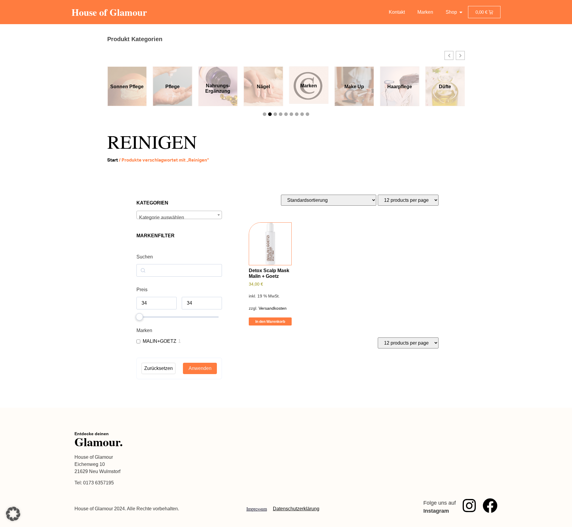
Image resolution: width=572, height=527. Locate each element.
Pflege (172, 86)
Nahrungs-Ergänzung (217, 88)
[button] (448, 55)
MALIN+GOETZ (159, 341)
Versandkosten (273, 308)
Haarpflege (399, 86)
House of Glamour (109, 12)
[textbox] (179, 217)
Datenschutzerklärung (296, 508)
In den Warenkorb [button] (270, 322)
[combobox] (179, 215)
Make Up (354, 86)
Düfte (445, 86)
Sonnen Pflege (127, 86)
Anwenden (200, 368)
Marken (308, 85)
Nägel (263, 86)
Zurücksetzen (158, 368)
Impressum (256, 509)
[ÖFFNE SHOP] (460, 12)
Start (112, 159)
